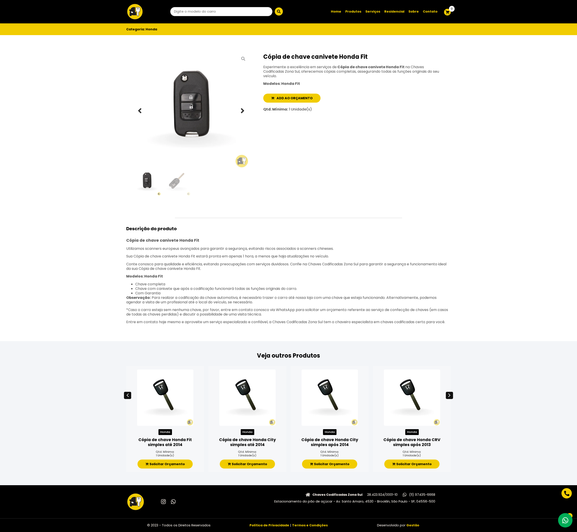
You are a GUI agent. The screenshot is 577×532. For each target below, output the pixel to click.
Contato (430, 11)
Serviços (372, 11)
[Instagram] (163, 501)
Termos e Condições (310, 525)
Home (336, 11)
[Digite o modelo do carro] (221, 11)
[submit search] (279, 11)
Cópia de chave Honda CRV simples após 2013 (411, 442)
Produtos (353, 11)
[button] (140, 111)
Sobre (413, 11)
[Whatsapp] (173, 501)
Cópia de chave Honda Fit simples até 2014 (165, 442)
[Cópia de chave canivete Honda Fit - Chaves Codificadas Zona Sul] (191, 110)
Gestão (412, 525)
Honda (151, 29)
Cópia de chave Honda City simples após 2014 (329, 442)
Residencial (394, 11)
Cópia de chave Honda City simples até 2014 (247, 442)
